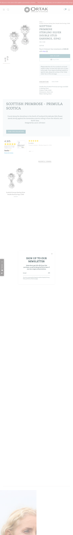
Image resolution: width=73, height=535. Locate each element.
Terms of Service (31, 278)
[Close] (52, 254)
